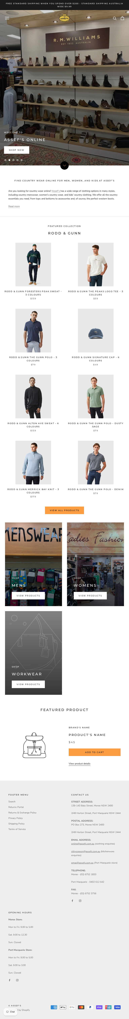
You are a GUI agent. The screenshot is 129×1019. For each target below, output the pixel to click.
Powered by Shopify (19, 1010)
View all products (64, 510)
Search (11, 801)
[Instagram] (80, 901)
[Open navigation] (7, 18)
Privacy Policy (15, 818)
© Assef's (14, 1005)
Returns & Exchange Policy (22, 812)
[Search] (115, 18)
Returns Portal (16, 807)
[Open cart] (122, 18)
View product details (79, 763)
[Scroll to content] (64, 165)
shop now (16, 150)
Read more (14, 206)
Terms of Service (17, 829)
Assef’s (56, 191)
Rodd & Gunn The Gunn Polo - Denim (96, 489)
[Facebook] (72, 901)
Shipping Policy (16, 823)
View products (28, 595)
